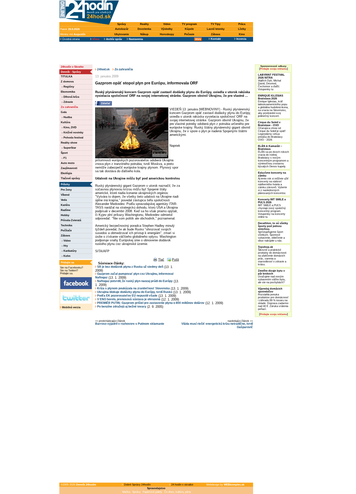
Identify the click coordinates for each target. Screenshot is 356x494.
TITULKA (66, 76)
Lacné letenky (215, 28)
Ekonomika (68, 91)
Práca (241, 24)
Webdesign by (225, 484)
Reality (144, 24)
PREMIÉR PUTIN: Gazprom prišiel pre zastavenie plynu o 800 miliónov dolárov (150, 303)
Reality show (69, 142)
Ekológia (66, 173)
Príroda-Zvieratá (71, 220)
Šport (64, 152)
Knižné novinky (73, 132)
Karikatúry (70, 250)
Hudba (67, 117)
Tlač (161, 259)
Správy (121, 24)
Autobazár (121, 28)
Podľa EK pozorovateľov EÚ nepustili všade (126, 295)
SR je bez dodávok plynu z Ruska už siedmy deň (129, 266)
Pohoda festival (73, 137)
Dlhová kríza (71, 96)
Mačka (126, 491)
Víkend (65, 194)
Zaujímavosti (69, 168)
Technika (66, 225)
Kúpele (189, 28)
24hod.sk (103, 69)
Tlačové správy (70, 178)
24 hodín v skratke (181, 484)
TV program (189, 24)
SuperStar (69, 147)
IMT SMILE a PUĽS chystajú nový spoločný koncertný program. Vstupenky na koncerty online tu (272, 208)
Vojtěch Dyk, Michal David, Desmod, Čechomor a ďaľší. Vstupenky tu (271, 82)
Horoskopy (167, 34)
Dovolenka (144, 28)
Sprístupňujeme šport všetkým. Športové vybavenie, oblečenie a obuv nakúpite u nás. (273, 232)
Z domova (67, 81)
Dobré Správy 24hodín (137, 484)
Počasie (189, 34)
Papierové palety (152, 491)
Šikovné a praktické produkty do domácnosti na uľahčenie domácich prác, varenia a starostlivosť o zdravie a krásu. (272, 255)
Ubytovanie (121, 34)
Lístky (242, 28)
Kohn (66, 255)
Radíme (65, 210)
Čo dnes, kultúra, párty (177, 491)
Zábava (215, 34)
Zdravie (68, 101)
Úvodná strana (71, 39)
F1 (65, 157)
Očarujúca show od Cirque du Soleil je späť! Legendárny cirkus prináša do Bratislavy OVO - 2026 (272, 131)
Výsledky (166, 28)
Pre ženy (66, 189)
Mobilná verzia (70, 307)
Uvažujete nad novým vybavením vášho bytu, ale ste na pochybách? (272, 276)
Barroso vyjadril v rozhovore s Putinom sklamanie (129, 323)
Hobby (65, 215)
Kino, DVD (70, 127)
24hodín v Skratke (72, 66)
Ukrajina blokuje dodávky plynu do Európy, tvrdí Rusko (134, 292)
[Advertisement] (187, 11)
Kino (242, 34)
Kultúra (65, 122)
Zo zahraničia (69, 106)
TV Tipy (215, 24)
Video (166, 24)
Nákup (144, 34)
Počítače (66, 230)
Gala (64, 112)
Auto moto (68, 163)
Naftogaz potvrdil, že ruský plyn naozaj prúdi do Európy (134, 281)
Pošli (175, 259)
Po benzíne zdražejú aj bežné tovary (121, 306)
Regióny (68, 86)
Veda (64, 199)
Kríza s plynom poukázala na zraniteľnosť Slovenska (133, 288)
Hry (65, 245)
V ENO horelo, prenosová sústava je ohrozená (128, 299)
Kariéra (65, 204)
